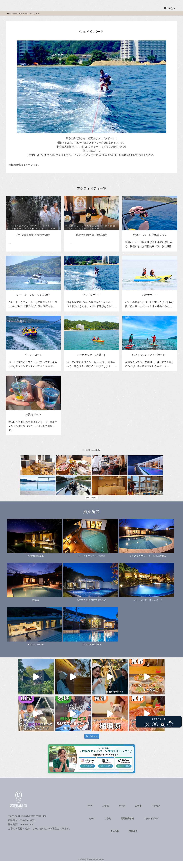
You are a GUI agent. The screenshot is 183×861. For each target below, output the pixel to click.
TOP (90, 805)
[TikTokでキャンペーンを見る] (122, 765)
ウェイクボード (91, 294)
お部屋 (105, 805)
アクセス (156, 805)
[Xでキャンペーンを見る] (105, 765)
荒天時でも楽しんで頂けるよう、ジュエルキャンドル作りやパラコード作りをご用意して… (32, 426)
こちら (96, 150)
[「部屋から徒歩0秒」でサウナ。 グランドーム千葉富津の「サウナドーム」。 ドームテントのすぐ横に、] (110, 676)
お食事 (138, 805)
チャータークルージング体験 (33, 294)
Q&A (92, 818)
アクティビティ (151, 818)
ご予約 (108, 818)
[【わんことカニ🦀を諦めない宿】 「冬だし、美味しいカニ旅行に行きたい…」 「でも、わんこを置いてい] (147, 714)
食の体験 (115, 831)
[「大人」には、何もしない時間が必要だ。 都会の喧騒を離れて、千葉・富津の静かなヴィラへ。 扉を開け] (73, 676)
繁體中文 (133, 831)
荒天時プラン (33, 414)
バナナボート (150, 294)
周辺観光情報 (127, 818)
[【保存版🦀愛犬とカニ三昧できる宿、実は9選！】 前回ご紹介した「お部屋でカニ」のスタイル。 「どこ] (147, 676)
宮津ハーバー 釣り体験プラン (150, 234)
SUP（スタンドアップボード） (150, 354)
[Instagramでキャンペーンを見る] (87, 765)
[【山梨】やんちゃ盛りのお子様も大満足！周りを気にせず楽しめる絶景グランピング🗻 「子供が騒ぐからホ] (36, 714)
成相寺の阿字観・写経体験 (91, 234)
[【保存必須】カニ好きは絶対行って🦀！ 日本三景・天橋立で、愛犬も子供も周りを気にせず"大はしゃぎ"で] (110, 714)
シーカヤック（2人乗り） (91, 354)
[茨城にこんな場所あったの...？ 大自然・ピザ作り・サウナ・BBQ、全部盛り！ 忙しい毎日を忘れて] (36, 676)
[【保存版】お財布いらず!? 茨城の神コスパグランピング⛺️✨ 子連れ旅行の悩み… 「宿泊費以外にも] (73, 714)
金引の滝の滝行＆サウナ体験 (33, 234)
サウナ (122, 805)
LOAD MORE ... (92, 498)
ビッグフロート (33, 354)
